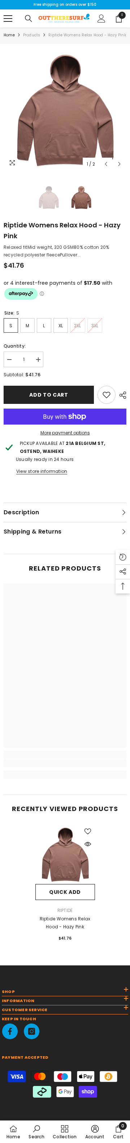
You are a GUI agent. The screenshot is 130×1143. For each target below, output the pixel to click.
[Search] (28, 18)
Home (9, 35)
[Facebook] (10, 1031)
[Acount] (101, 19)
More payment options (65, 433)
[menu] (8, 18)
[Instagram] (31, 1031)
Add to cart (48, 394)
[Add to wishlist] (87, 831)
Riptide (65, 910)
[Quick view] (87, 844)
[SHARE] (121, 395)
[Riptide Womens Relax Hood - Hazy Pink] (65, 854)
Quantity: (15, 346)
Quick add (65, 892)
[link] (107, 395)
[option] (65, 109)
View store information (41, 471)
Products (31, 35)
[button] (106, 164)
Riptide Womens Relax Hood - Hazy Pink (65, 923)
